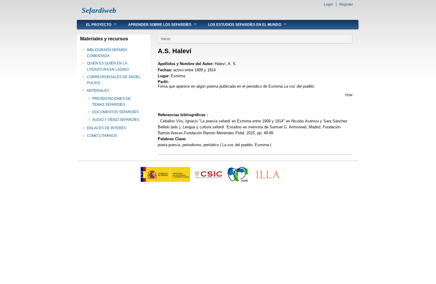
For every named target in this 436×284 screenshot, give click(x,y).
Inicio (165, 39)
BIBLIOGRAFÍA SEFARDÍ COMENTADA (107, 53)
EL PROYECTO (94, 24)
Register (346, 4)
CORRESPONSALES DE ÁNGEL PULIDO (114, 80)
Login (328, 4)
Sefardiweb (99, 10)
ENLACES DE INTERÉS (106, 128)
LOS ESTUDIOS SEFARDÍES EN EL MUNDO (240, 24)
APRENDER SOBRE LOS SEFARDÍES (155, 24)
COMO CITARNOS (102, 136)
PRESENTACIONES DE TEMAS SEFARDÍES (111, 102)
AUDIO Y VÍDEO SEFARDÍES (115, 120)
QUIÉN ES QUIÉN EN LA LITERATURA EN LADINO (108, 66)
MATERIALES (98, 91)
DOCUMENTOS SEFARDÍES (115, 112)
